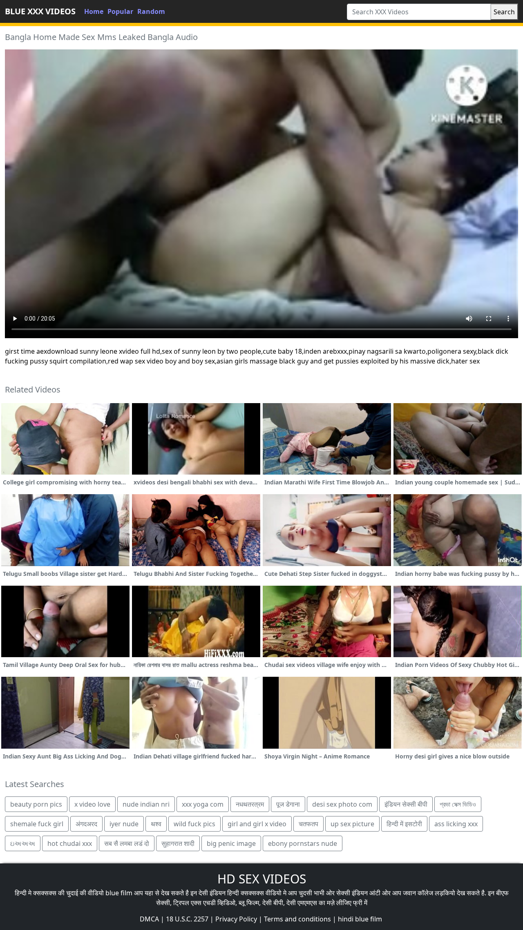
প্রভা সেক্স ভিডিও (458, 804)
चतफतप (308, 823)
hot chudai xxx (69, 843)
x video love (92, 804)
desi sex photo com (342, 804)
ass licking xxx (456, 823)
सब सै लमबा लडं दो (126, 843)
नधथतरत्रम (250, 804)
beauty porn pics (36, 804)
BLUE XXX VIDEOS (40, 11)
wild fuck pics (194, 823)
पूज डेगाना (288, 804)
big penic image (231, 843)
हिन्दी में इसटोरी (404, 823)
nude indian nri (146, 804)
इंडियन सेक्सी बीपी (405, 804)
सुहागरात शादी (177, 843)
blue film (118, 892)
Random (151, 11)
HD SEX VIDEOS (261, 878)
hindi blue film (360, 918)
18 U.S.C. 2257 (187, 918)
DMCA (149, 918)
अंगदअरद (86, 823)
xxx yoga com (203, 804)
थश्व (156, 823)
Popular (120, 11)
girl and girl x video (257, 823)
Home (93, 11)
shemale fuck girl (36, 823)
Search (504, 11)
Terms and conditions (297, 918)
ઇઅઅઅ (22, 843)
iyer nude (124, 823)
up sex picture (352, 823)
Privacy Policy (236, 918)
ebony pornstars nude (302, 843)
